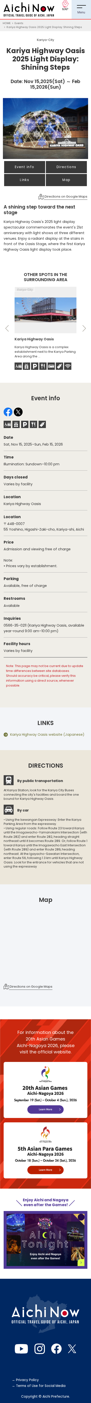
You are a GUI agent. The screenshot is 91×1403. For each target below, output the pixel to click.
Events (19, 23)
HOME (7, 23)
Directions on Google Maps (65, 196)
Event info (24, 167)
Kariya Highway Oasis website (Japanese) (47, 735)
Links (24, 180)
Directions (66, 167)
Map (66, 180)
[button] (7, 328)
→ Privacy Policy (25, 1380)
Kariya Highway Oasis (34, 339)
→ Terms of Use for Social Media (39, 1386)
